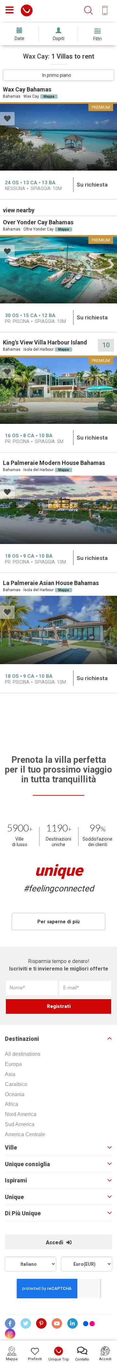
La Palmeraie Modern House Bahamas (54, 462)
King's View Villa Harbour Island (45, 342)
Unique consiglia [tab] (27, 1164)
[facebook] (10, 1323)
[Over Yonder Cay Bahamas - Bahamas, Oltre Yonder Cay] (58, 269)
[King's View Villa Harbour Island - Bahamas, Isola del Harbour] (58, 390)
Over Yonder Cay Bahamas (38, 222)
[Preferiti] (7, 119)
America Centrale (25, 1134)
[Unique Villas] (26, 10)
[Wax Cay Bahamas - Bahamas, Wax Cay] (58, 136)
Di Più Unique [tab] (23, 1213)
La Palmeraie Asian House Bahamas (51, 582)
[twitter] (26, 1323)
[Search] (88, 10)
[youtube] (57, 1323)
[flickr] (89, 1324)
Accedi (55, 1242)
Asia (10, 1074)
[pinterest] (41, 1323)
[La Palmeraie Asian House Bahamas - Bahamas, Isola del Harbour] (58, 630)
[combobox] (58, 75)
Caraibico (16, 1084)
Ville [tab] (11, 1147)
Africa (11, 1104)
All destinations (22, 1054)
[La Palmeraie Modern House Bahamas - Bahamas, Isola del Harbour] (58, 510)
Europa (13, 1064)
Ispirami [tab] (16, 1180)
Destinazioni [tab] (22, 1039)
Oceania (14, 1094)
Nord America (20, 1114)
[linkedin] (72, 1323)
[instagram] (10, 1334)
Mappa (49, 96)
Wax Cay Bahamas (27, 89)
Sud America (19, 1124)
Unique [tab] (14, 1197)
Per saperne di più (58, 922)
